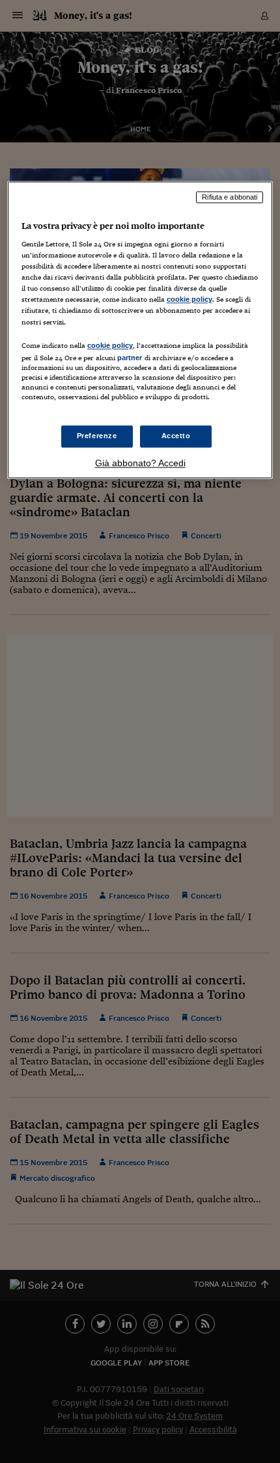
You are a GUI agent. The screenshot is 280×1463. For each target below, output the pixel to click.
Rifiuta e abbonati (229, 197)
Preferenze (97, 436)
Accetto (176, 436)
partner (130, 358)
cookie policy (189, 300)
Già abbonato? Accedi (140, 463)
